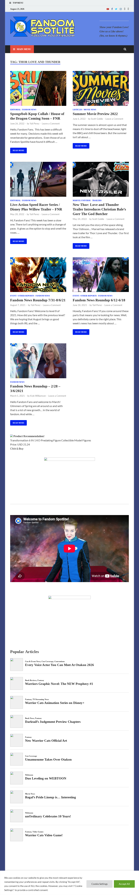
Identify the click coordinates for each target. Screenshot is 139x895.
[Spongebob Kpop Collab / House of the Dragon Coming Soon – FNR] (38, 89)
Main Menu (24, 49)
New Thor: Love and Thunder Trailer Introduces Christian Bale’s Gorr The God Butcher (99, 209)
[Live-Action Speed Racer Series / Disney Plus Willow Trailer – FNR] (38, 180)
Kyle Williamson (38, 395)
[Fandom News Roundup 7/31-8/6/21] (38, 275)
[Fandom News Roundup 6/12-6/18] (101, 275)
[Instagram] (121, 8)
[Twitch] (124, 8)
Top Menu (18, 3)
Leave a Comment (51, 123)
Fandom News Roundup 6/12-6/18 (99, 300)
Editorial (15, 110)
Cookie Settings (99, 883)
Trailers (97, 200)
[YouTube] (108, 8)
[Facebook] (112, 8)
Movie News (90, 110)
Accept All (124, 883)
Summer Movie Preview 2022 (95, 114)
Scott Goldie (97, 118)
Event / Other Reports (22, 296)
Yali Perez (34, 123)
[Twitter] (116, 8)
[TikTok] (128, 8)
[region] (69, 883)
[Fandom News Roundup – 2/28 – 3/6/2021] (38, 361)
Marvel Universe (82, 200)
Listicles (77, 110)
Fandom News (29, 110)
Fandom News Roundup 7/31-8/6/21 (38, 300)
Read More (17, 149)
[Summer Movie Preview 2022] (101, 89)
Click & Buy (16, 448)
